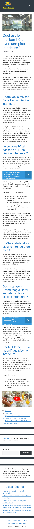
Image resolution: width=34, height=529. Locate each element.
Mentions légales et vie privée (17, 523)
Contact (24, 520)
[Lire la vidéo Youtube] (17, 399)
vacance (11, 413)
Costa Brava (6, 439)
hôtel (6, 413)
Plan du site (16, 520)
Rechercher (6, 449)
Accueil (10, 520)
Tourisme (8, 411)
